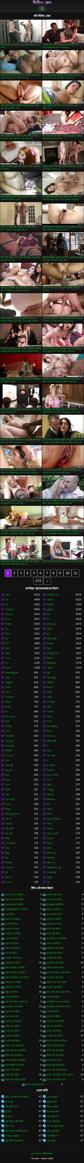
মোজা (7, 848)
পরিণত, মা (51, 862)
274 (38, 581)
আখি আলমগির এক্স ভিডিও (15, 967)
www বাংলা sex (12, 928)
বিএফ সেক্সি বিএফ (53, 1121)
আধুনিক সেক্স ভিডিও (54, 987)
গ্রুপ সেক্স (51, 755)
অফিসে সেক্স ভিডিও (12, 948)
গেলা (7, 784)
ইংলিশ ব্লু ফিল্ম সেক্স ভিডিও (15, 1060)
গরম (7, 663)
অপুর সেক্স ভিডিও (11, 943)
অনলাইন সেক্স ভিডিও (13, 933)
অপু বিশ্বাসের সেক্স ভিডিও (57, 938)
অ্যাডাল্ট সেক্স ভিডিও (12, 962)
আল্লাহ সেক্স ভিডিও (54, 1026)
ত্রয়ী (7, 648)
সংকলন (8, 668)
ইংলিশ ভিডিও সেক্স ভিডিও (15, 1065)
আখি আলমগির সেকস (55, 967)
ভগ (6, 599)
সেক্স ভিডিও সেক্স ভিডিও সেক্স (16, 1131)
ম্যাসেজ (8, 877)
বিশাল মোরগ (10, 716)
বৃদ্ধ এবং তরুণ (52, 775)
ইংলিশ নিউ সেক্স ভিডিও (14, 1055)
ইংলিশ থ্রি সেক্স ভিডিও (55, 1050)
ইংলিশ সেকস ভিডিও (13, 1069)
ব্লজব (7, 594)
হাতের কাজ (9, 745)
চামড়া (7, 677)
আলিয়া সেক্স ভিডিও (12, 1026)
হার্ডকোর (50, 599)
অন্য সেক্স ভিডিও (11, 938)
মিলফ (7, 643)
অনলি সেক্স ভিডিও (53, 933)
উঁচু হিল (8, 789)
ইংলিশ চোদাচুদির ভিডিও (56, 1045)
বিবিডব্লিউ (51, 857)
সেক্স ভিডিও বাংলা (11, 1106)
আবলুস (49, 843)
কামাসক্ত (50, 643)
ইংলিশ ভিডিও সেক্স (54, 1060)
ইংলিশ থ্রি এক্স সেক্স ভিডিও (15, 1050)
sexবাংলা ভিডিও (11, 923)
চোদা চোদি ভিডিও (53, 1131)
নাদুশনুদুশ (8, 823)
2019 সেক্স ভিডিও (54, 899)
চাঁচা (48, 619)
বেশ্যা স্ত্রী (9, 765)
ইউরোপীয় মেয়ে (53, 594)
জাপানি (7, 706)
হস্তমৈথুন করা (52, 653)
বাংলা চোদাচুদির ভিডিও (55, 1126)
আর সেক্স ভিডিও (53, 1011)
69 (48, 804)
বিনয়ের (49, 687)
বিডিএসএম (51, 799)
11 (75, 573)
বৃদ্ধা (7, 857)
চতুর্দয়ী (49, 877)
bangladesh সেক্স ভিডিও (16, 909)
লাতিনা (49, 809)
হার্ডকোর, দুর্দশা (52, 833)
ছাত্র (7, 775)
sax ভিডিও (9, 914)
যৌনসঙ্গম (8, 862)
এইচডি (49, 629)
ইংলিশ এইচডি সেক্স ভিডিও (57, 1040)
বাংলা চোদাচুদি (52, 1096)
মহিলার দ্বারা (52, 638)
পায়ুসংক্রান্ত (52, 677)
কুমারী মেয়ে (51, 624)
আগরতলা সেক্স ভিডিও (55, 977)
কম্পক (49, 780)
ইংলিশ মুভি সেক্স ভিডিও (56, 1065)
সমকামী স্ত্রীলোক (11, 672)
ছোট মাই (8, 614)
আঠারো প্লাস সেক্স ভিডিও (56, 982)
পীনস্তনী (50, 604)
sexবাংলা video (54, 918)
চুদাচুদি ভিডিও (52, 1101)
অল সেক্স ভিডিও (11, 953)
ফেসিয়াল (50, 682)
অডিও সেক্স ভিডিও (54, 928)
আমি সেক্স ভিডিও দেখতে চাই (16, 1001)
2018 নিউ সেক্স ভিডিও (14, 899)
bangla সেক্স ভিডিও (55, 904)
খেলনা (7, 658)
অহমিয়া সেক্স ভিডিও (54, 957)
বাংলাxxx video (12, 1135)
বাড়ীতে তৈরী (51, 741)
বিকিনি (7, 838)
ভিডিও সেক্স (42, 2)
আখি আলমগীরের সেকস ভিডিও (17, 977)
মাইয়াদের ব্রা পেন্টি (54, 867)
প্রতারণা (50, 838)
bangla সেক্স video (14, 904)
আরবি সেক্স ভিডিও (54, 1016)
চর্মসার (49, 716)
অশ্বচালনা (9, 609)
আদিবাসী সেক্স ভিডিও (13, 987)
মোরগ (49, 750)
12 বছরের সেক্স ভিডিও (14, 894)
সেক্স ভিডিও (51, 1140)
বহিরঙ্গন (8, 702)
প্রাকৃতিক (8, 682)
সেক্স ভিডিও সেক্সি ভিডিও (14, 1121)
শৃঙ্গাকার (8, 687)
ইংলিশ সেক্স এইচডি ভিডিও (57, 1069)
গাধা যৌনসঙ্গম (52, 726)
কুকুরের (49, 609)
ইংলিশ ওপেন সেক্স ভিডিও (14, 1045)
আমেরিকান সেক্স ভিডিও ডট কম (59, 1006)
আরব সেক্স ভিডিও (12, 1016)
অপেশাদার (9, 697)
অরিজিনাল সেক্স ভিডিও (55, 948)
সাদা (48, 614)
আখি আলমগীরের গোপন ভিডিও (59, 972)
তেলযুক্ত (50, 789)
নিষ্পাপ (7, 633)
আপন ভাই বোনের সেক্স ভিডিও (58, 992)
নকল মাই (8, 833)
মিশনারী (8, 624)
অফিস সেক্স (51, 853)
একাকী (49, 697)
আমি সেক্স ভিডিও (53, 996)
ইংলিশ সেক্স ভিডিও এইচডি (15, 1079)
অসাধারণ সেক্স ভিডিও (13, 957)
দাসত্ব (49, 823)
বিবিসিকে (8, 750)
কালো (7, 731)
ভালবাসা (50, 828)
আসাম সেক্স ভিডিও (54, 1030)
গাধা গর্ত (8, 818)
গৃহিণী (49, 784)
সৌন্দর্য (7, 653)
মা (47, 745)
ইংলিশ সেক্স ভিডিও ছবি (34, 1084)
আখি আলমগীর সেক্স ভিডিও (15, 972)
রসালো (49, 814)
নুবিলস (49, 848)
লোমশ (7, 692)
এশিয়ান (49, 668)
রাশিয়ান (8, 809)
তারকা (7, 780)
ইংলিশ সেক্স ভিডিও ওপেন (56, 1079)
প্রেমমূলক (9, 867)
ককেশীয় (8, 726)
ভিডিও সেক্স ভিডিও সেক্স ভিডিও (17, 1096)
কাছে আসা (51, 736)
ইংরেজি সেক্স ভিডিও (12, 1040)
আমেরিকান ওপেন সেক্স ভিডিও (58, 1001)
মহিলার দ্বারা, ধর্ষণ (12, 814)
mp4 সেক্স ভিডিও (54, 909)
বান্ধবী (49, 692)
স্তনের (8, 804)
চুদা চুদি (8, 1111)
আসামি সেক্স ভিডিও (12, 1035)
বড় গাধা (8, 882)
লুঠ (48, 633)
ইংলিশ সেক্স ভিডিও (12, 1074)
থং (48, 760)
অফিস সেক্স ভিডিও (54, 943)
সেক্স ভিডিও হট (52, 1116)
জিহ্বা (7, 853)
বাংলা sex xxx (53, 1111)
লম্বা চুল (8, 770)
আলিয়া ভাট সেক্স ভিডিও (56, 1021)
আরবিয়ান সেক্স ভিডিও (13, 1021)
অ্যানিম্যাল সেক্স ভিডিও (55, 962)
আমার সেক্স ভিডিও (12, 996)
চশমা (7, 760)
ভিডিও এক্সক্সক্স (52, 1106)
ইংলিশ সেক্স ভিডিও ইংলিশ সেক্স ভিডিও (61, 1074)
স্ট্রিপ (49, 648)
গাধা (6, 604)
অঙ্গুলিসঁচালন (51, 663)
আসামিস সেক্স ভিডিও (55, 1035)
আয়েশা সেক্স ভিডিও (12, 1011)
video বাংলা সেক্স (54, 923)
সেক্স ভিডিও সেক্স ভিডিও (14, 1140)
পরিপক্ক (50, 794)
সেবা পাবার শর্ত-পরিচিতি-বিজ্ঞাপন (42, 1153)
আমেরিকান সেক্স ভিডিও (14, 1006)
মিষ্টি (48, 672)
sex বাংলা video (12, 918)
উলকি (7, 721)
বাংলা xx (8, 1116)
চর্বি (6, 872)
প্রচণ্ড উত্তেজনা (54, 818)
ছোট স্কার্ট (9, 828)
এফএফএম (9, 741)
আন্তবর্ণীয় (9, 736)
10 (67, 573)
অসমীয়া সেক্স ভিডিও (54, 953)
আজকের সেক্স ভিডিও (13, 982)
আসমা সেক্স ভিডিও (12, 1030)
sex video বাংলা (54, 914)
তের (6, 629)
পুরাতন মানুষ (9, 799)
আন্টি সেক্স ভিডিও (11, 992)
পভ (6, 711)
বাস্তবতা (50, 770)
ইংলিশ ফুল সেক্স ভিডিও (55, 1055)
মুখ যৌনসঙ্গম (10, 843)
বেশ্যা (49, 706)
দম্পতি (49, 721)
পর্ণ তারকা (50, 702)
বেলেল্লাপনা (51, 872)
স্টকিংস (49, 658)
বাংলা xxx (9, 1101)
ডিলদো (49, 731)
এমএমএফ (9, 755)
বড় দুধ (7, 619)
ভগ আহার (51, 765)
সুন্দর (6, 638)
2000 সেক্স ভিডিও (54, 894)
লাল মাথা (50, 711)
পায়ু (48, 882)
